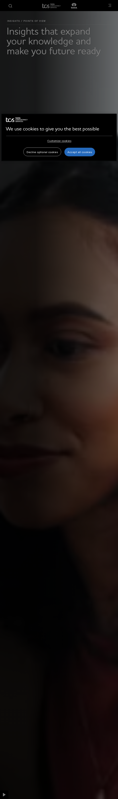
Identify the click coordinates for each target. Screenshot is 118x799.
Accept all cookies (79, 152)
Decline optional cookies (42, 152)
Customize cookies (59, 140)
